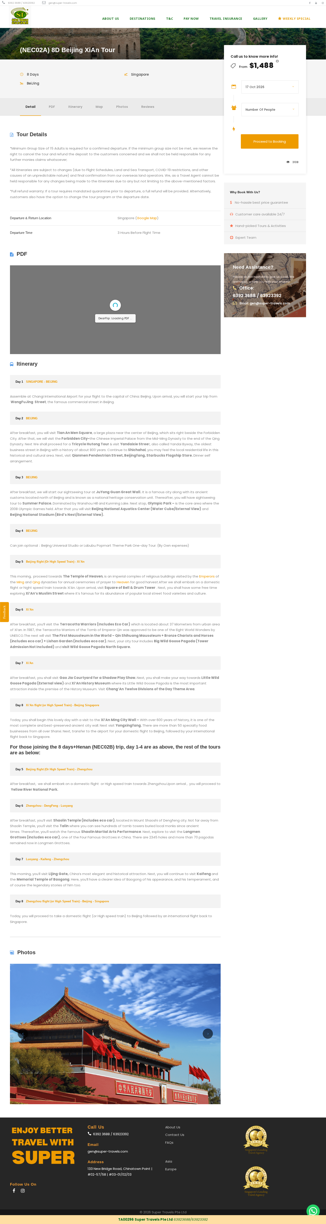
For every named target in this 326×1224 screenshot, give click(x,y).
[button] (313, 1211)
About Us (110, 18)
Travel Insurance (226, 18)
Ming (20, 654)
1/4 (89, 419)
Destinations (142, 18)
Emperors (207, 648)
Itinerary (75, 106)
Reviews (147, 106)
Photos (122, 106)
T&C (169, 18)
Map (99, 106)
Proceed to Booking (269, 141)
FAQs (169, 1214)
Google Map (147, 218)
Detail (30, 106)
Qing (36, 654)
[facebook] (309, 3)
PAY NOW (191, 18)
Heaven (123, 654)
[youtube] (316, 3)
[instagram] (323, 3)
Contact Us (174, 1206)
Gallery (260, 18)
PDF (52, 106)
